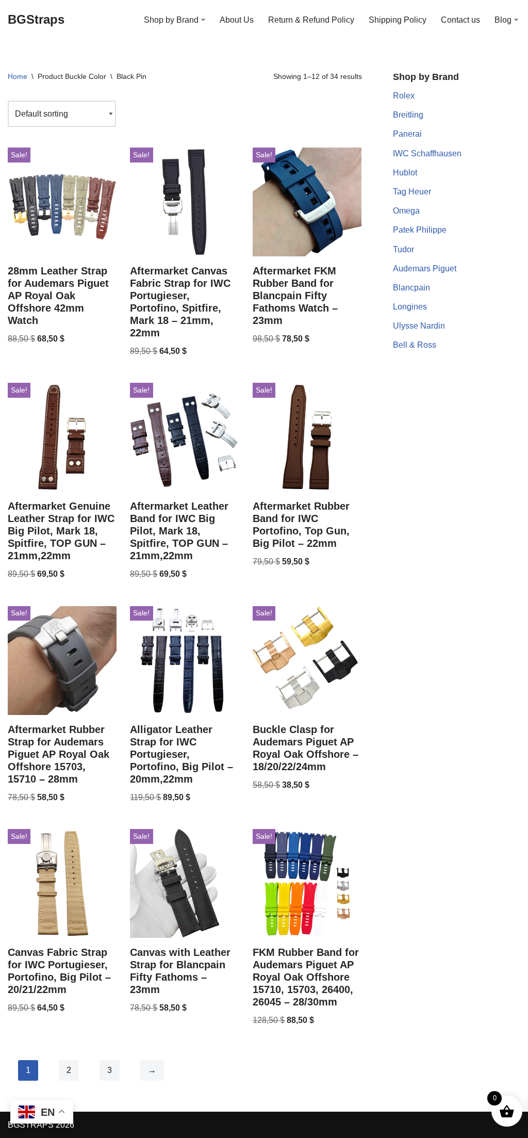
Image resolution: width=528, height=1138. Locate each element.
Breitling (408, 114)
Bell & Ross (414, 344)
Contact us (460, 19)
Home (17, 76)
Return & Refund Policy (311, 19)
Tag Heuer (412, 191)
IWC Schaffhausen (427, 153)
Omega (406, 210)
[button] (203, 20)
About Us (237, 19)
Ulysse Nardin (419, 325)
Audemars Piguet (424, 268)
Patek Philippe (420, 229)
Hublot (405, 172)
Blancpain (411, 287)
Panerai (407, 133)
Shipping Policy (397, 19)
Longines (410, 306)
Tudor (403, 249)
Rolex (404, 95)
